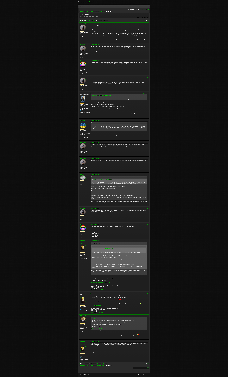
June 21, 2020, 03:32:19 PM (94, 158)
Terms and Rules (142, 374)
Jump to (131, 367)
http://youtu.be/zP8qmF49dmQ (96, 305)
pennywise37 (83, 24)
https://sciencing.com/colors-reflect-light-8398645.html (100, 282)
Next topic (146, 17)
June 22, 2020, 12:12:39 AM (94, 208)
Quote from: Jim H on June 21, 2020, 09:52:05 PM (100, 243)
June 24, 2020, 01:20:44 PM (94, 341)
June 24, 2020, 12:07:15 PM (94, 224)
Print (147, 20)
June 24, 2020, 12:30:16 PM (94, 240)
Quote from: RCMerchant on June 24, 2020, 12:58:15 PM (101, 318)
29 (92, 20)
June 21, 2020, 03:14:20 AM (94, 60)
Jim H (81, 174)
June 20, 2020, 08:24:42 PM (94, 44)
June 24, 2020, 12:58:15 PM (94, 293)
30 (94, 20)
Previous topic (140, 17)
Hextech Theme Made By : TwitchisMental (86, 375)
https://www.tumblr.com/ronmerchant (96, 289)
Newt (81, 93)
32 (98, 20)
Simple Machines (87, 374)
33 (101, 20)
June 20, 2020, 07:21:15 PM (94, 23)
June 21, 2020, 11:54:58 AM (94, 120)
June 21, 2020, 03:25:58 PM (94, 142)
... (90, 20)
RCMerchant (83, 240)
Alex (81, 60)
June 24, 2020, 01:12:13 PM (94, 315)
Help (138, 374)
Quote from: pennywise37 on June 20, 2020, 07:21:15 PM (101, 95)
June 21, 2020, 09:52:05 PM (94, 174)
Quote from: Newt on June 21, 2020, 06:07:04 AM (100, 176)
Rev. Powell (83, 120)
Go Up (81, 363)
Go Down (81, 20)
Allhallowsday (83, 315)
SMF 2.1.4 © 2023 (82, 374)
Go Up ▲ (147, 374)
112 (104, 20)
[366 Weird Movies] (80, 136)
